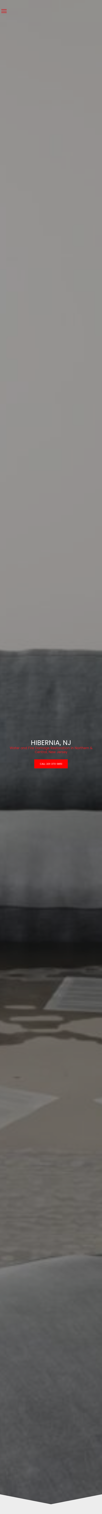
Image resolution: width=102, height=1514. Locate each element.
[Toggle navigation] (4, 11)
